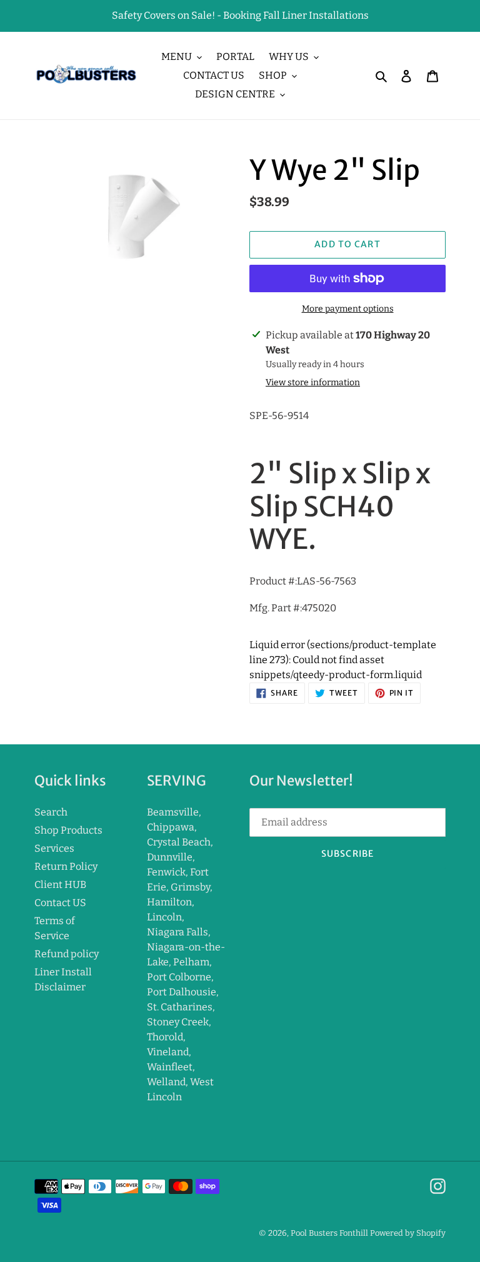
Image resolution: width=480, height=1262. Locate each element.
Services (54, 848)
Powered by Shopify (408, 1233)
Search (51, 812)
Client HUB (60, 884)
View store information (313, 382)
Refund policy (66, 954)
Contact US (60, 903)
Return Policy (66, 866)
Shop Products (68, 830)
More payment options (348, 308)
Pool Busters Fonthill (329, 1233)
